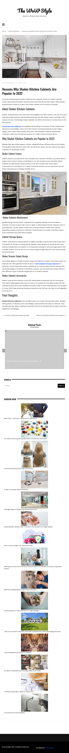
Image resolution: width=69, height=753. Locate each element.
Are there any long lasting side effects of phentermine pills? (25, 439)
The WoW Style (34, 10)
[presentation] (3, 350)
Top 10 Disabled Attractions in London (17, 653)
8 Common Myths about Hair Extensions (18, 469)
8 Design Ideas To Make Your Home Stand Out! (20, 509)
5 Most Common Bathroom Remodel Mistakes (22, 361)
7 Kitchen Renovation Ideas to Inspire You (19, 692)
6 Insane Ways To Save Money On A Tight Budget (21, 611)
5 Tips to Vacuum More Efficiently (16, 490)
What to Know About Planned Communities (50, 315)
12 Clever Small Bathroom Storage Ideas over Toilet (22, 671)
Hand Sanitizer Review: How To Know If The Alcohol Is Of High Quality (28, 527)
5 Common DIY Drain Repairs (14, 713)
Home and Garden (8, 83)
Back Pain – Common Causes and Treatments (20, 418)
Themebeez (49, 748)
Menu (34, 24)
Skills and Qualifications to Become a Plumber (20, 590)
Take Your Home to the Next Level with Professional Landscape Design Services (32, 632)
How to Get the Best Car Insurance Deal (18, 546)
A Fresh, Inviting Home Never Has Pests (17, 315)
